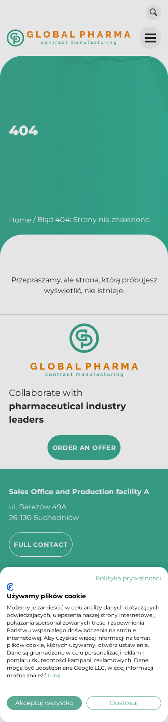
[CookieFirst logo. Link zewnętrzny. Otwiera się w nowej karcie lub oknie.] (10, 587)
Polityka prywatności (128, 578)
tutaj (54, 675)
